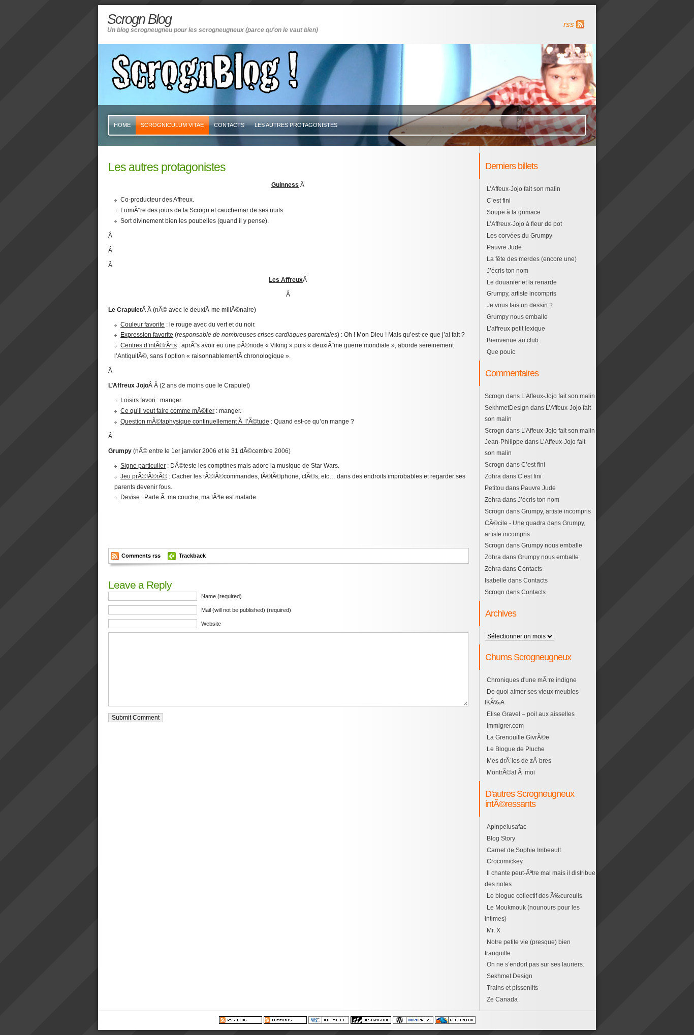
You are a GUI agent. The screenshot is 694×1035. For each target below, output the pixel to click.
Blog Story (501, 838)
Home (122, 125)
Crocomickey (505, 861)
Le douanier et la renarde (522, 282)
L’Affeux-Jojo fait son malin (523, 188)
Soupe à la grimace (514, 212)
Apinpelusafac (506, 826)
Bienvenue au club (513, 340)
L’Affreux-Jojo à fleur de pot (524, 224)
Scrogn (494, 396)
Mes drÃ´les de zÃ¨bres (519, 760)
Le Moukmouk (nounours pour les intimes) (532, 913)
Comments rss (141, 556)
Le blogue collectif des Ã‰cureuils (534, 895)
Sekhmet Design (509, 976)
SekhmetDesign (507, 407)
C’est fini (499, 200)
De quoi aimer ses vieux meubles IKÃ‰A (532, 697)
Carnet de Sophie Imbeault (524, 850)
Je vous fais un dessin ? (520, 305)
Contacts (229, 125)
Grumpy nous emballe (517, 316)
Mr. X (493, 930)
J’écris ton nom (507, 270)
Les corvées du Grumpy (519, 235)
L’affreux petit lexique (516, 328)
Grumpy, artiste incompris (521, 293)
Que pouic (501, 351)
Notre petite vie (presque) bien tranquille (528, 948)
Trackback (192, 556)
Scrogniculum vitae (172, 125)
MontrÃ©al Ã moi (511, 772)
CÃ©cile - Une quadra (515, 523)
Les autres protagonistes (296, 125)
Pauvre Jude (504, 247)
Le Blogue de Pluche (516, 749)
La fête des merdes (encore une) (532, 259)
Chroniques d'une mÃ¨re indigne (532, 680)
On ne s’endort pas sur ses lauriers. (535, 964)
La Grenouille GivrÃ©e (518, 737)
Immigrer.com (505, 725)
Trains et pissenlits (512, 987)
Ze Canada (502, 999)
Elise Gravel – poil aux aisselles (531, 714)
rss (568, 24)
